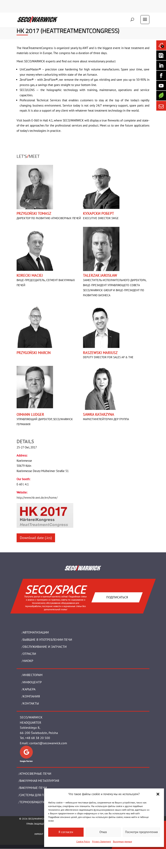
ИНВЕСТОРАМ (33, 675)
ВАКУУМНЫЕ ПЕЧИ (33, 788)
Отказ (103, 832)
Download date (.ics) (36, 537)
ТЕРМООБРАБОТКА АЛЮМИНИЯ (42, 802)
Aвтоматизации (36, 632)
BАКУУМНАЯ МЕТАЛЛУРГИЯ (39, 781)
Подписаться (117, 597)
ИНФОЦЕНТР (32, 682)
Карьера (29, 689)
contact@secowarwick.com (48, 743)
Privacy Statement (101, 841)
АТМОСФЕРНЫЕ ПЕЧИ (35, 774)
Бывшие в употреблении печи (47, 640)
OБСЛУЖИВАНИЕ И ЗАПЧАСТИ (45, 647)
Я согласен (66, 832)
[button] (158, 794)
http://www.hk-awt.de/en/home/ (37, 497)
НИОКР (28, 661)
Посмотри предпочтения (141, 832)
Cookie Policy (83, 841)
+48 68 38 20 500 (37, 738)
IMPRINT (38, 833)
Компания (31, 696)
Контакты (31, 703)
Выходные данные (122, 841)
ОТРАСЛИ (29, 654)
